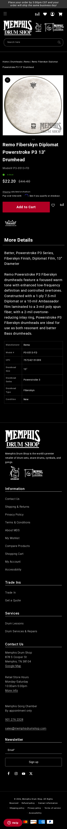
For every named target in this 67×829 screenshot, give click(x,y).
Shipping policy (17, 808)
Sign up (33, 762)
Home (6, 62)
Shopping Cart (14, 553)
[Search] (59, 42)
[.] (61, 207)
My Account (13, 561)
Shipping (6, 192)
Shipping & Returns (17, 506)
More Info (11, 690)
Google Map (13, 666)
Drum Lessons (14, 623)
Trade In (10, 592)
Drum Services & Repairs (21, 631)
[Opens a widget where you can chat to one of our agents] (12, 823)
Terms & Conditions (17, 522)
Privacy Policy (14, 514)
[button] (5, 13)
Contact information (48, 803)
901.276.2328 (14, 719)
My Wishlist (12, 538)
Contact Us (12, 499)
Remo (27, 62)
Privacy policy (34, 808)
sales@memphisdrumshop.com (25, 728)
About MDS (12, 530)
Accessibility (13, 569)
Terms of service (52, 808)
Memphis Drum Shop (32, 799)
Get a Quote (13, 600)
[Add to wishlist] (45, 14)
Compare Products (17, 546)
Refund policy (28, 803)
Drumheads (16, 62)
